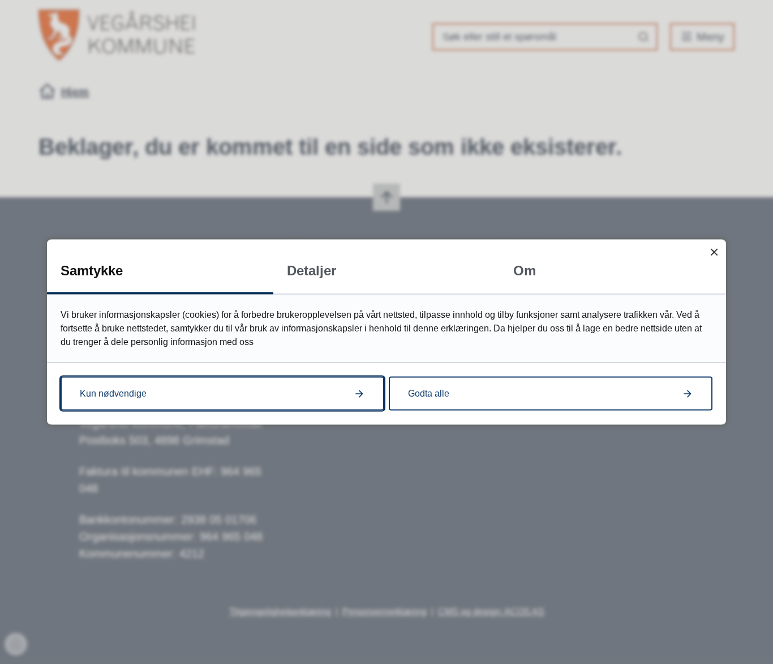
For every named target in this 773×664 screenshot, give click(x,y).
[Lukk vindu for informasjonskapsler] (714, 252)
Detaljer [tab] (311, 270)
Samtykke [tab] (92, 270)
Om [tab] (524, 270)
